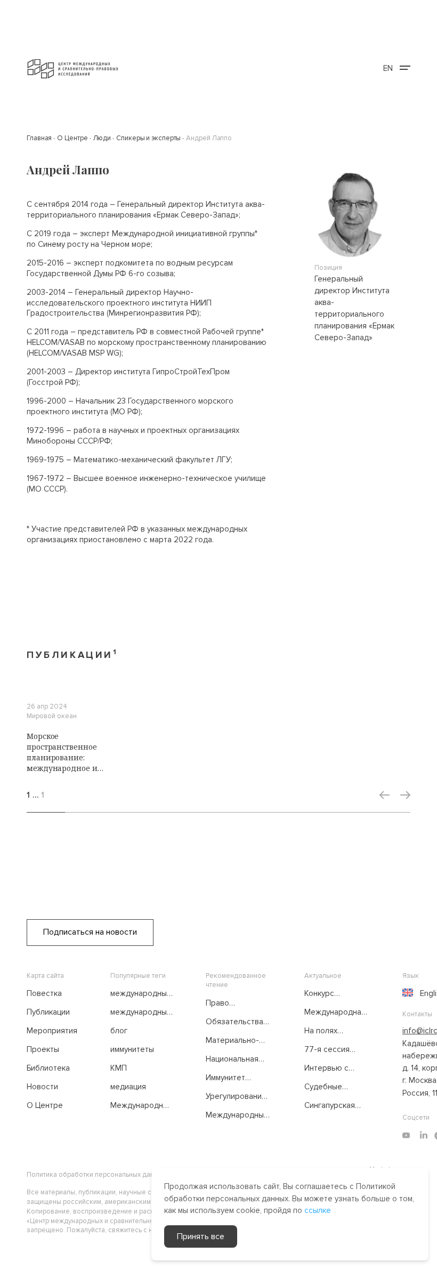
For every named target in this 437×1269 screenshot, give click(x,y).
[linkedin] (424, 1135)
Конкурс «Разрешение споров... (329, 994)
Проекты (43, 1049)
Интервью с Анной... (326, 1068)
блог (118, 1030)
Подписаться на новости (90, 932)
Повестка (44, 993)
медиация (128, 1086)
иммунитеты (132, 1049)
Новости (42, 1086)
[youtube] (406, 1135)
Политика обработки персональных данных (96, 1174)
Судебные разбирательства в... (336, 1087)
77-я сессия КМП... (327, 1050)
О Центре (45, 1105)
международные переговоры (141, 1012)
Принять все (200, 1236)
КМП (118, 1068)
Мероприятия (52, 1030)
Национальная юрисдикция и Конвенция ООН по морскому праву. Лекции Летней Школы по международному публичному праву (238, 1059)
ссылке (317, 1210)
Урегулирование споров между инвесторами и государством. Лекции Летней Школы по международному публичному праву (238, 1096)
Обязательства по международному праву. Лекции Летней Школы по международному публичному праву (238, 1022)
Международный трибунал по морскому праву (141, 1106)
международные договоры (141, 994)
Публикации (48, 1012)
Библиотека (48, 1068)
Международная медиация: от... (335, 1012)
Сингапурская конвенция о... (329, 1106)
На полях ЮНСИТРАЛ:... (329, 1031)
